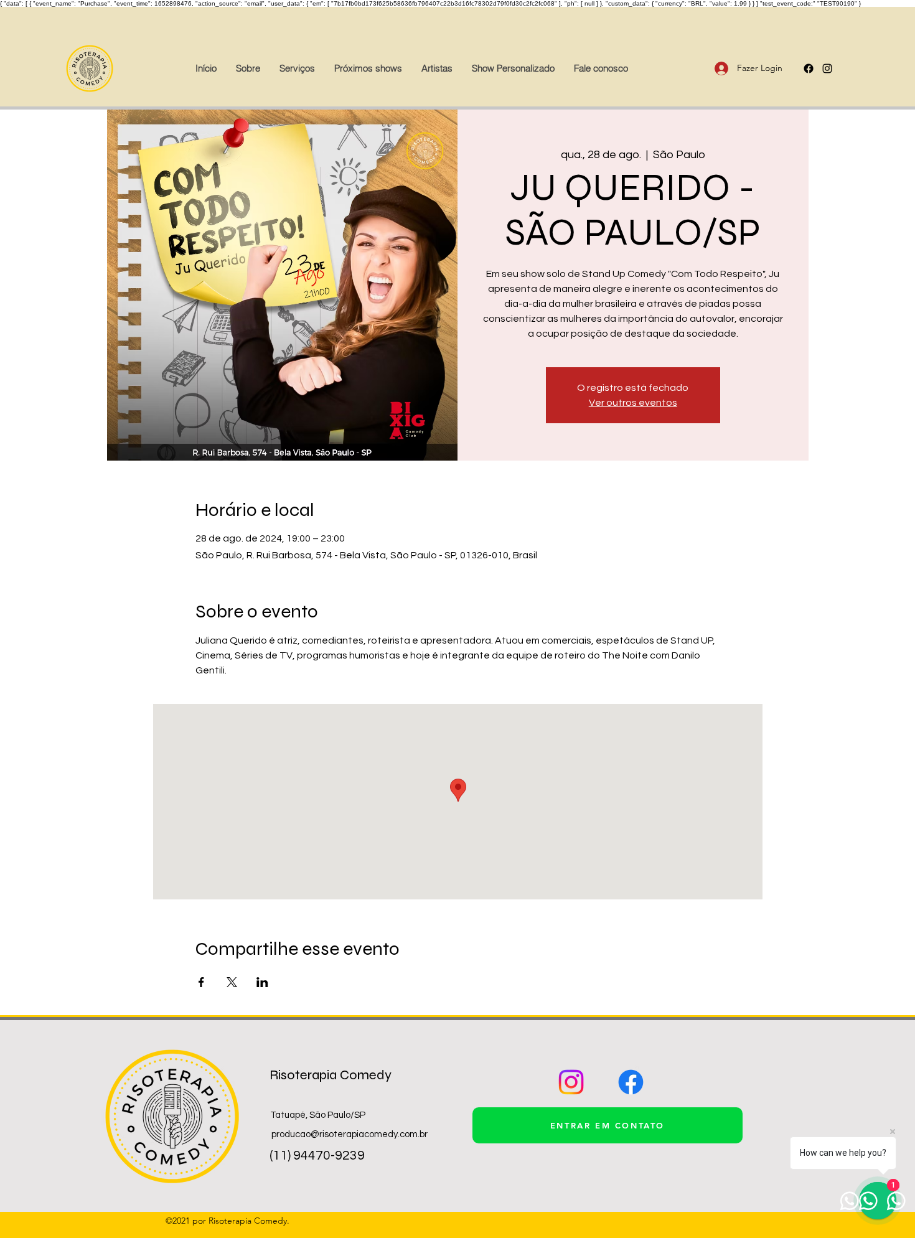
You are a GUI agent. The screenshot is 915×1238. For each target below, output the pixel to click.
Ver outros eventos (633, 403)
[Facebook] (808, 68)
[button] (436, 68)
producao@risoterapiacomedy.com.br (349, 1134)
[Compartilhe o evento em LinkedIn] (262, 982)
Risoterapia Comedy (331, 1075)
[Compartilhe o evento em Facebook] (201, 982)
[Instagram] (571, 1082)
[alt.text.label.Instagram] (827, 68)
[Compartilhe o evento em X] (232, 982)
